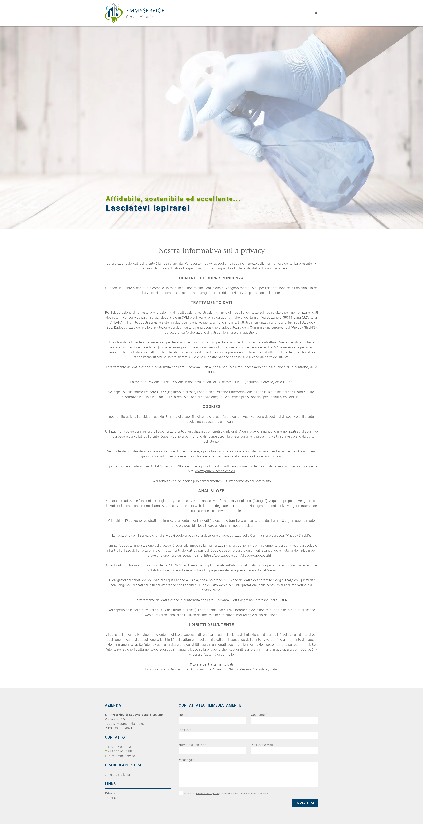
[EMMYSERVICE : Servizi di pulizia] (114, 13)
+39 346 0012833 (120, 747)
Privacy (110, 793)
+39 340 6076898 (120, 751)
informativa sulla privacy (207, 794)
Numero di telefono (193, 745)
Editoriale (111, 798)
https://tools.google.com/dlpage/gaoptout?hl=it (239, 555)
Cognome (259, 714)
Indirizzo (185, 730)
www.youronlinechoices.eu (215, 471)
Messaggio (187, 760)
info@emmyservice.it (123, 755)
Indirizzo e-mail (263, 745)
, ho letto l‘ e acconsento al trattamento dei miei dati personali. (227, 793)
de (316, 13)
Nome (184, 714)
